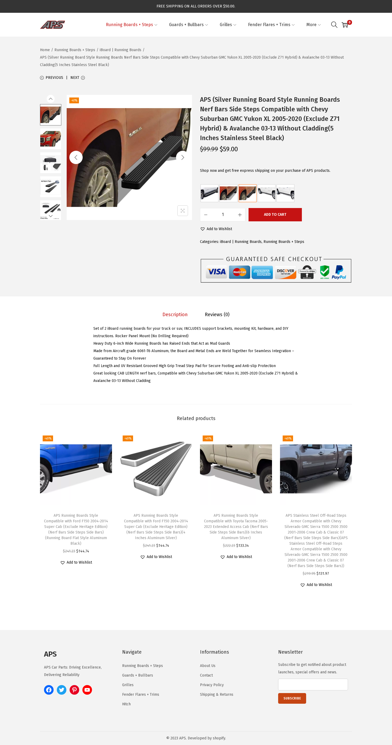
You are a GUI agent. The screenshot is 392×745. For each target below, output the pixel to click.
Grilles (128, 685)
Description (175, 314)
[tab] (175, 314)
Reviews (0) (217, 314)
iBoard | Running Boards (120, 50)
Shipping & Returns (216, 694)
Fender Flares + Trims (140, 694)
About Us (207, 665)
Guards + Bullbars (137, 675)
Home (45, 50)
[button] (216, 229)
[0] (345, 25)
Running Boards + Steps (74, 50)
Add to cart (275, 214)
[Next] (182, 157)
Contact (206, 675)
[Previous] (76, 157)
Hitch (126, 704)
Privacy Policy (212, 685)
